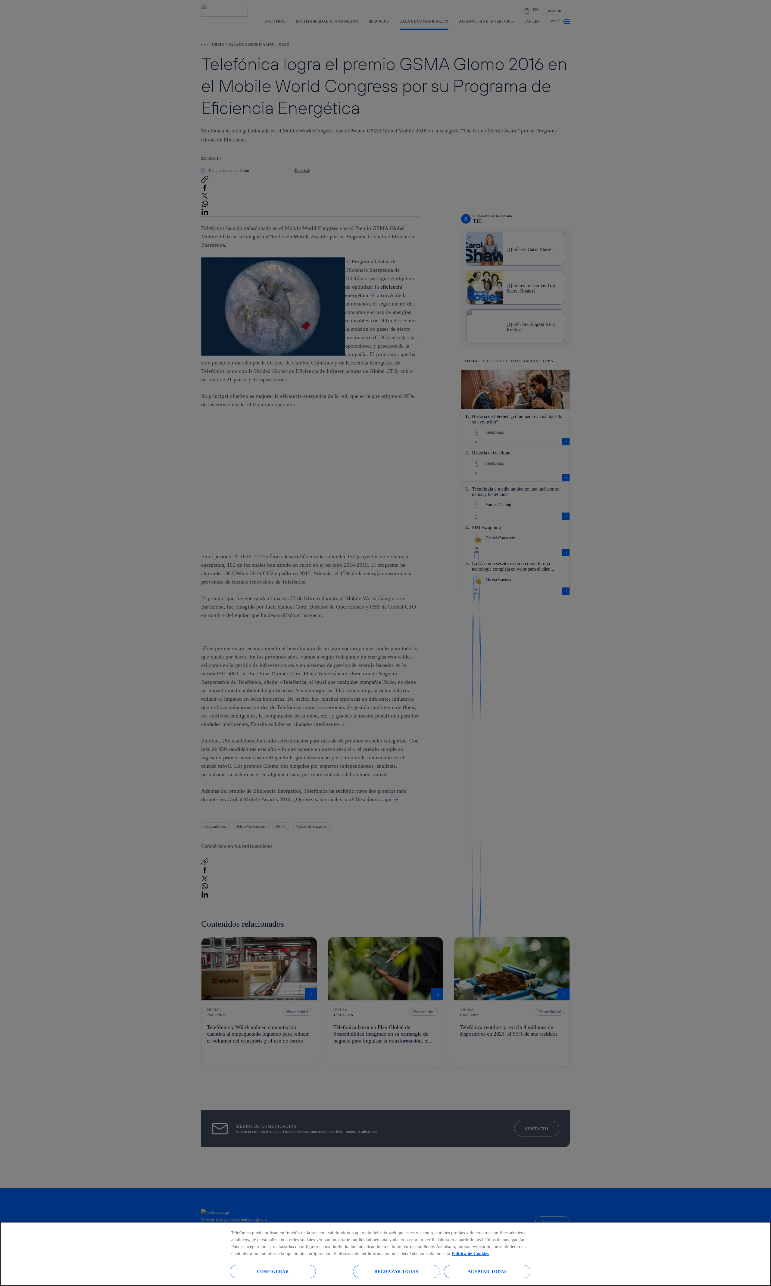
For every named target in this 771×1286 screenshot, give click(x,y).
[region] (385, 1254)
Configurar (273, 1271)
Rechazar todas (396, 1271)
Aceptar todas (487, 1271)
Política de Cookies (470, 1253)
